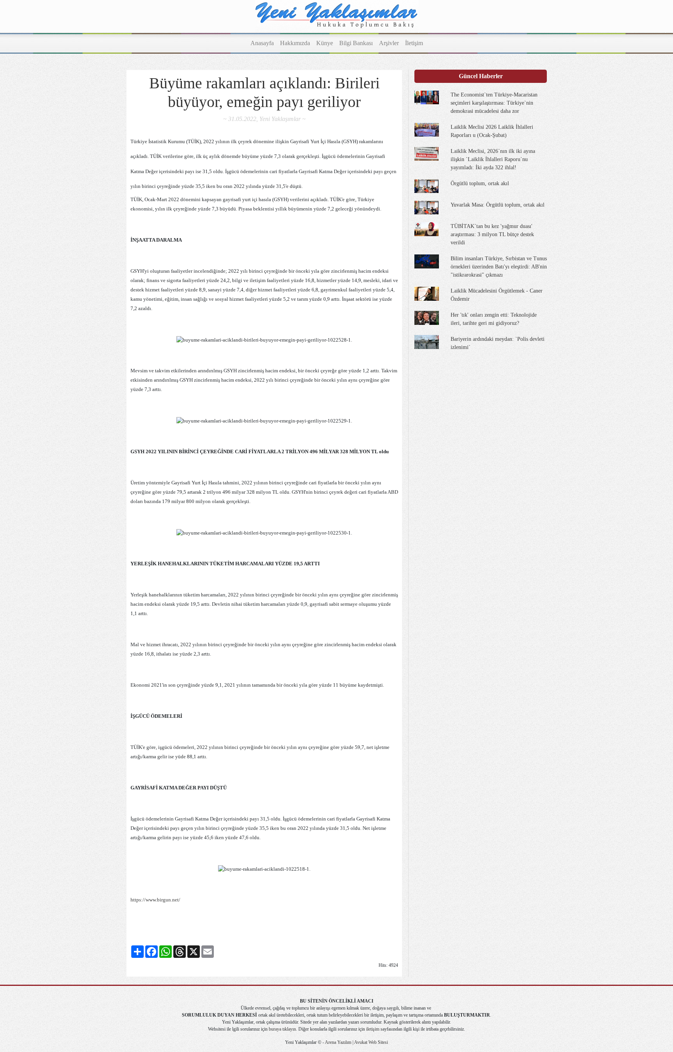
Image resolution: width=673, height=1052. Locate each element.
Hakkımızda (295, 43)
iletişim (372, 1029)
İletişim (414, 43)
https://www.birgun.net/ (155, 900)
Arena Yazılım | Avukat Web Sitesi (356, 1042)
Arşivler (389, 43)
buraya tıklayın (282, 1029)
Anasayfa (262, 43)
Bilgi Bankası (356, 43)
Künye (324, 43)
